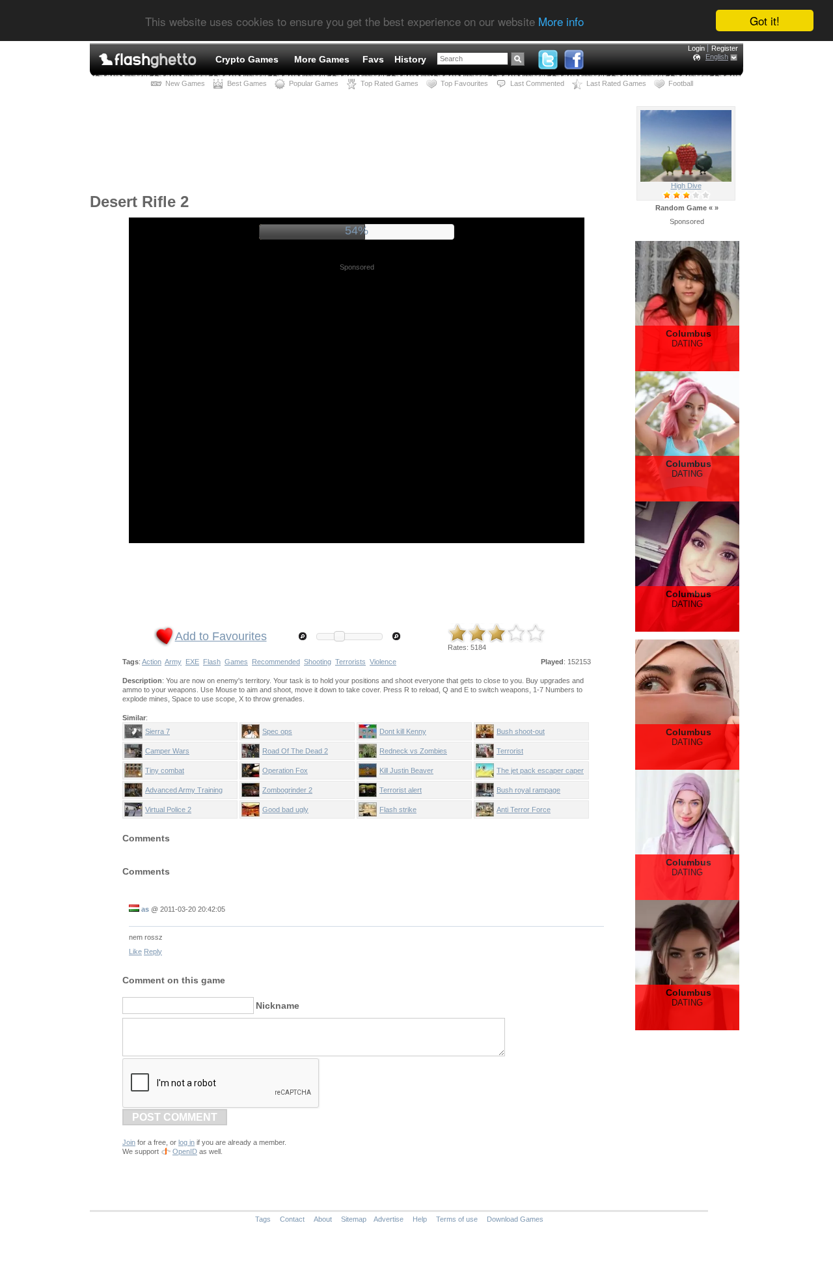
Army (173, 662)
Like (135, 951)
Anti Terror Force (524, 809)
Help (420, 1219)
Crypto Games (247, 59)
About (323, 1219)
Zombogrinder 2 (287, 790)
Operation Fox (285, 770)
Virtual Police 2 (168, 809)
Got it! (765, 20)
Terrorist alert (400, 790)
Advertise (388, 1219)
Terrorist (510, 751)
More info (561, 21)
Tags (263, 1219)
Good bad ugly (285, 809)
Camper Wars (167, 751)
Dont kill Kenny (402, 731)
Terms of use (457, 1219)
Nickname (277, 1005)
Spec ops (277, 731)
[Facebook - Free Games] (574, 56)
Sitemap (353, 1219)
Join (128, 1142)
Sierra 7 (157, 731)
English (716, 57)
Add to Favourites (221, 636)
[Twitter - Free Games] (548, 56)
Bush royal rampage (528, 790)
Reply (153, 951)
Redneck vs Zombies (413, 751)
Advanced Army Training (184, 790)
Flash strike (397, 809)
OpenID (184, 1151)
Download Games (515, 1219)
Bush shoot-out (521, 731)
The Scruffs (686, 186)
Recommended (276, 662)
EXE (192, 662)
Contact (292, 1219)
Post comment (174, 1117)
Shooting (317, 662)
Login (696, 48)
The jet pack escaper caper (540, 770)
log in (186, 1142)
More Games (321, 59)
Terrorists (350, 662)
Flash (212, 662)
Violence (383, 662)
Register (724, 48)
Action (151, 662)
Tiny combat (164, 770)
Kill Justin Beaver (406, 770)
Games (236, 662)
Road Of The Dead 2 (295, 751)
